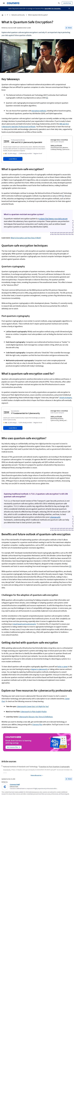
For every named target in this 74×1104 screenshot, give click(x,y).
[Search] (59, 3)
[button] (68, 27)
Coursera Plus (37, 724)
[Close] (69, 8)
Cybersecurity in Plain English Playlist (33, 711)
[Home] (2, 15)
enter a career (63, 666)
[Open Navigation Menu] (4, 3)
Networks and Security (18, 15)
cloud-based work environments (24, 624)
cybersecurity (55, 517)
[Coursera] (13, 3)
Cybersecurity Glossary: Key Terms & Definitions (36, 717)
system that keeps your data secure (53, 218)
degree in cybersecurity (39, 669)
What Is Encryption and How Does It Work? (26, 238)
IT (7, 15)
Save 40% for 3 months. (53, 9)
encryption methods (39, 111)
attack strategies (65, 397)
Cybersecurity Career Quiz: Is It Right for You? (33, 706)
